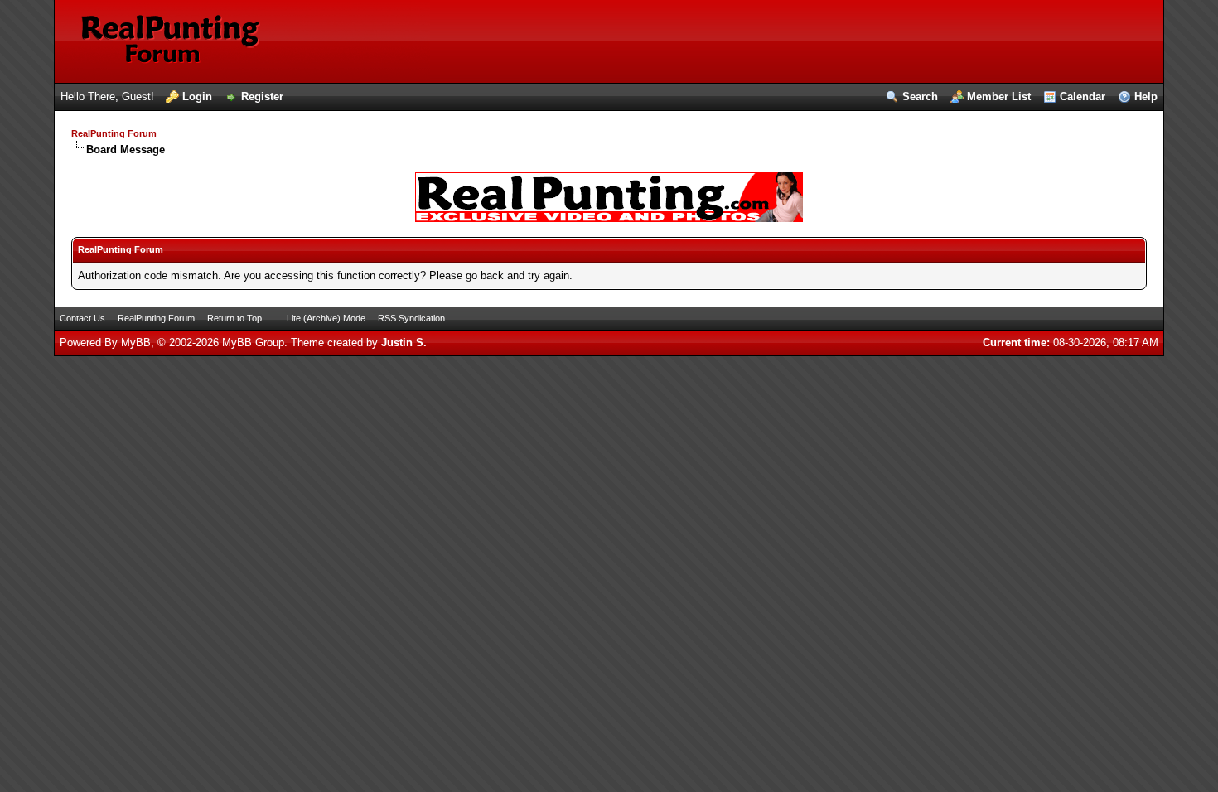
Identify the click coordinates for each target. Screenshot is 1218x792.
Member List (999, 96)
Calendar (1082, 96)
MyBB (136, 342)
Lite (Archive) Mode (326, 318)
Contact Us (82, 318)
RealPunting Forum (114, 133)
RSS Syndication (411, 318)
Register (262, 96)
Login (197, 96)
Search (920, 96)
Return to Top (234, 318)
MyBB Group (253, 342)
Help (1146, 96)
